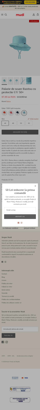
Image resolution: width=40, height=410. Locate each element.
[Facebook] (18, 223)
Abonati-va (20, 217)
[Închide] (35, 186)
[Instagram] (21, 223)
